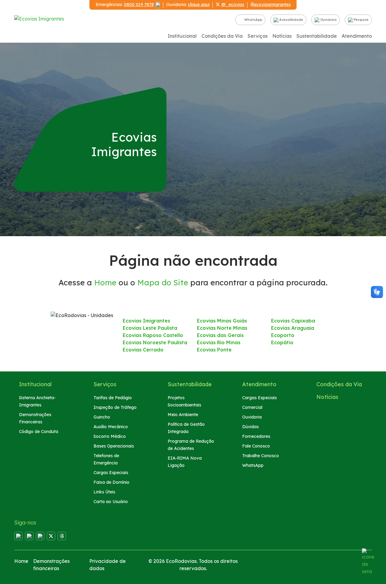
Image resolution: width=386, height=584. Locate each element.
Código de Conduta (38, 431)
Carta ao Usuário (110, 501)
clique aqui (199, 4)
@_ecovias (232, 4)
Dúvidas (250, 426)
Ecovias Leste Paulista (150, 328)
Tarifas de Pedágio (112, 397)
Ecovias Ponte (214, 350)
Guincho (101, 417)
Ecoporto (282, 335)
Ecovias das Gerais (220, 335)
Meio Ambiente (183, 414)
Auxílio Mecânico (110, 426)
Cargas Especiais (110, 472)
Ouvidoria (328, 20)
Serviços (257, 36)
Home (105, 282)
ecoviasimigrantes (272, 4)
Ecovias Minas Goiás (222, 321)
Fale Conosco (256, 446)
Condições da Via (222, 36)
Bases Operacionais (113, 446)
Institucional (182, 36)
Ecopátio (282, 342)
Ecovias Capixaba (293, 321)
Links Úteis (104, 492)
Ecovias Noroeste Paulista (155, 342)
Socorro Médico (109, 436)
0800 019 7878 (139, 4)
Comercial (252, 407)
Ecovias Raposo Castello (153, 335)
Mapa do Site (162, 282)
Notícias (282, 36)
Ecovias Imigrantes (146, 321)
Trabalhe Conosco (260, 455)
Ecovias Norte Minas (222, 328)
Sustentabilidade (316, 36)
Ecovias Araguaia (292, 328)
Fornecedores (256, 436)
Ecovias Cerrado (143, 350)
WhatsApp (252, 20)
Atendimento (357, 36)
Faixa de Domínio (111, 482)
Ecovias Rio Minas (218, 342)
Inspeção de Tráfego (115, 407)
